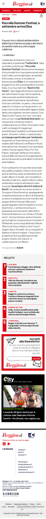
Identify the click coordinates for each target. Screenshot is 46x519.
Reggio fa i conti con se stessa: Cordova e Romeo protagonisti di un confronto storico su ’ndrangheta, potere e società (23, 297)
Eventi (14, 14)
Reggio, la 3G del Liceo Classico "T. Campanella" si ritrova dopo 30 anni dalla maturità (23, 325)
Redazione (8, 504)
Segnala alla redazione (21, 504)
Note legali (11, 506)
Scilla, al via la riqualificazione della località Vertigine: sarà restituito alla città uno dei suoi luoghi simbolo (23, 312)
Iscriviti (36, 358)
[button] (41, 16)
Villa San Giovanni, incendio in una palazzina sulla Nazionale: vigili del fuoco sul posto (23, 282)
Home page (5, 14)
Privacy (32, 504)
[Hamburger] (3, 4)
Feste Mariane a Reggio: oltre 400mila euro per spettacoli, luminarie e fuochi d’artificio (24, 269)
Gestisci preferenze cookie (26, 507)
